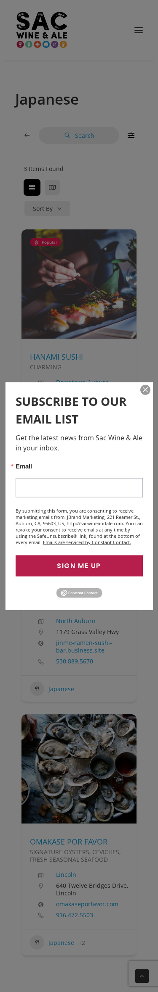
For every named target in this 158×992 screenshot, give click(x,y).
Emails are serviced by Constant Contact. (87, 542)
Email (24, 466)
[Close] (145, 389)
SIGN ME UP (79, 565)
